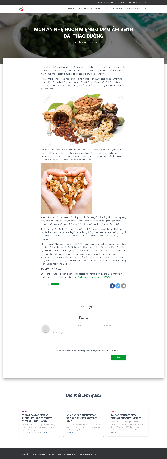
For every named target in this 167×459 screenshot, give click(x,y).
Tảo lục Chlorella (108, 2)
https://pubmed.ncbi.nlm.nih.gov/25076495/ (92, 277)
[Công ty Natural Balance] (21, 8)
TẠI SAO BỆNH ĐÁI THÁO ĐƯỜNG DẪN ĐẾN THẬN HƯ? (126, 416)
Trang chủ (99, 2)
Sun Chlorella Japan (142, 2)
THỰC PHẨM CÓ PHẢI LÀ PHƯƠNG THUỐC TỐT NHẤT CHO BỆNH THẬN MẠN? (37, 418)
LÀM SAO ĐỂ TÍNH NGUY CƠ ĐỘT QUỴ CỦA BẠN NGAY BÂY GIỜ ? (82, 418)
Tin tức (117, 2)
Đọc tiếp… (46, 432)
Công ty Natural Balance (128, 2)
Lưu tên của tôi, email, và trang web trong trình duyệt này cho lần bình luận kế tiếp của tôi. (87, 351)
